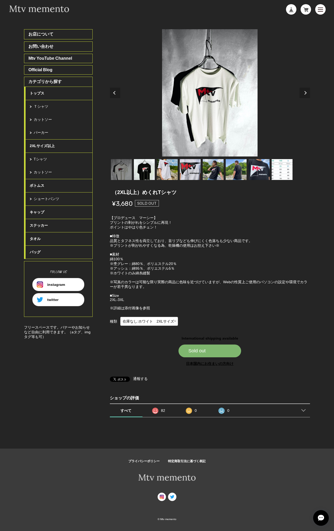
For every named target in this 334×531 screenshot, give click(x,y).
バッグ (35, 252)
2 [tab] (144, 169)
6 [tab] (236, 169)
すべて (126, 410)
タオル (35, 239)
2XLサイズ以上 (42, 146)
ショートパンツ (46, 199)
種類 (113, 321)
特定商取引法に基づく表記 (187, 461)
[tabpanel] (210, 92)
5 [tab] (213, 169)
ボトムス (37, 185)
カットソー (43, 119)
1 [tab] (121, 169)
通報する (140, 379)
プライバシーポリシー (144, 461)
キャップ (37, 212)
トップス (37, 93)
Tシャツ (40, 159)
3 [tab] (167, 169)
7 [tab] (259, 169)
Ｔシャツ (41, 106)
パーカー (41, 132)
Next (305, 93)
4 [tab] (190, 169)
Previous (115, 93)
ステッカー (39, 225)
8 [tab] (282, 169)
